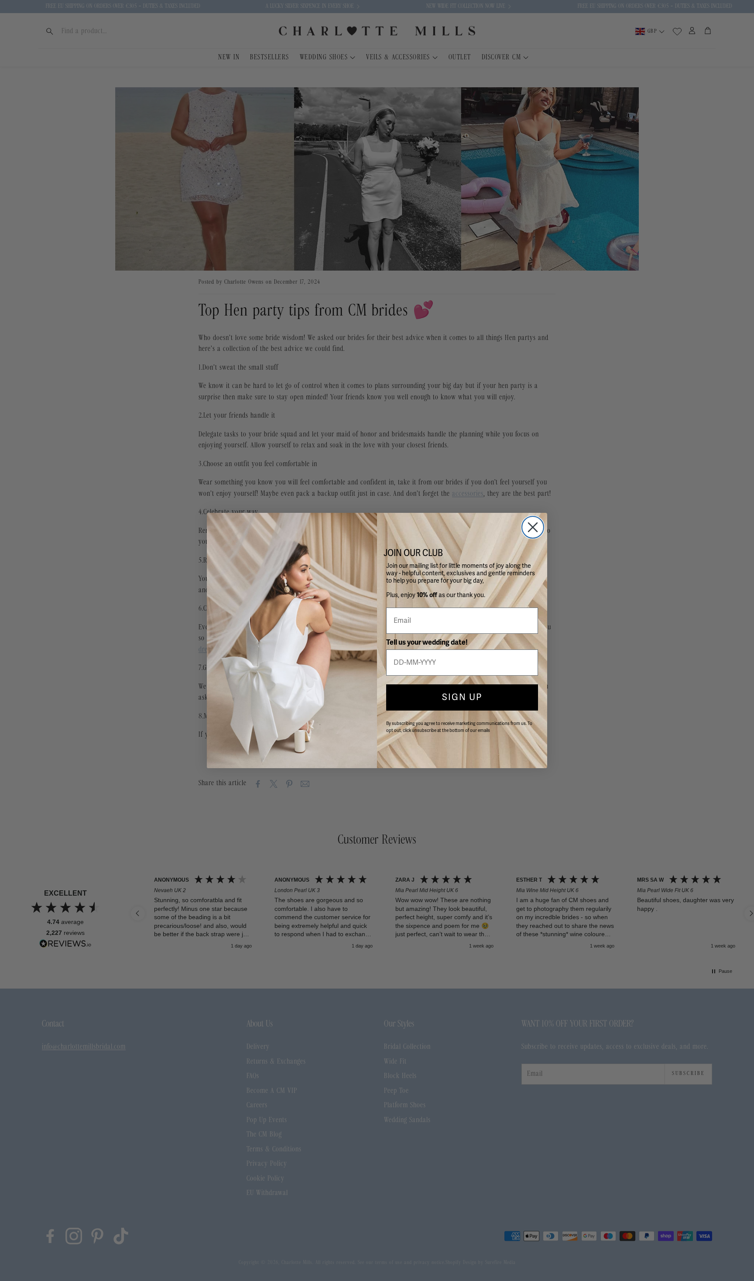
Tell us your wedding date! (427, 642)
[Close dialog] (533, 527)
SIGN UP (462, 697)
